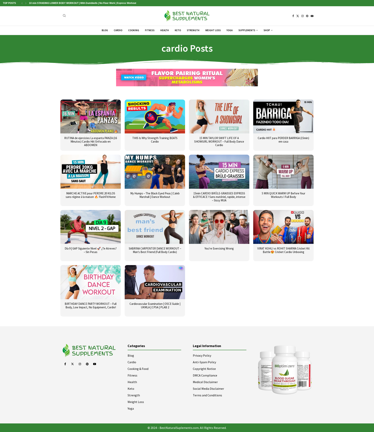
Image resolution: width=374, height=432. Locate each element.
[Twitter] (297, 16)
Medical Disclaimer (205, 382)
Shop (267, 30)
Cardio (118, 30)
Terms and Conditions (207, 395)
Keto (178, 30)
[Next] (25, 3)
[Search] (64, 16)
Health (164, 30)
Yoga (230, 30)
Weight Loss (213, 30)
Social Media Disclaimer (208, 389)
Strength (193, 30)
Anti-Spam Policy (204, 362)
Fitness (149, 30)
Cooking (133, 30)
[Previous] (22, 3)
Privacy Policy (202, 355)
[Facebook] (293, 16)
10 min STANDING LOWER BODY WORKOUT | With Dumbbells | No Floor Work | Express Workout (82, 3)
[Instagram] (302, 16)
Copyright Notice (204, 369)
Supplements (246, 30)
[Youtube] (312, 16)
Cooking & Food (138, 369)
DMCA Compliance (205, 375)
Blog (105, 30)
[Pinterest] (307, 16)
